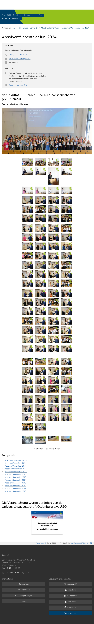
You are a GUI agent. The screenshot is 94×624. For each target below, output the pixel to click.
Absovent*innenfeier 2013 (15, 483)
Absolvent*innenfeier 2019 (16, 466)
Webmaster (40, 543)
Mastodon (70, 596)
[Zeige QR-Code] (91, 543)
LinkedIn (70, 590)
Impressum (23, 601)
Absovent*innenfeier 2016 (15, 474)
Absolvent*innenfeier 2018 (16, 469)
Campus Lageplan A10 (18, 85)
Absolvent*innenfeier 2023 (16, 463)
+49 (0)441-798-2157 (18, 55)
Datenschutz (23, 584)
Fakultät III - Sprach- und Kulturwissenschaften (22, 15)
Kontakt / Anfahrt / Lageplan (17, 572)
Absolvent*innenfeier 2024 (16, 460)
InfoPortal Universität (11, 18)
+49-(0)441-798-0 (12, 568)
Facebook (70, 607)
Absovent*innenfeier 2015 (15, 477)
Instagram (70, 584)
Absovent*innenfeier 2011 (15, 488)
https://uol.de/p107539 (78, 543)
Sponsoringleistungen (23, 595)
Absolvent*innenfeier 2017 (16, 471)
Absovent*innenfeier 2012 (15, 485)
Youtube (70, 601)
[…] (14, 28)
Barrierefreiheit (23, 590)
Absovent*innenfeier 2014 (15, 480)
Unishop (70, 613)
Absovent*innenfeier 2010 (15, 491)
